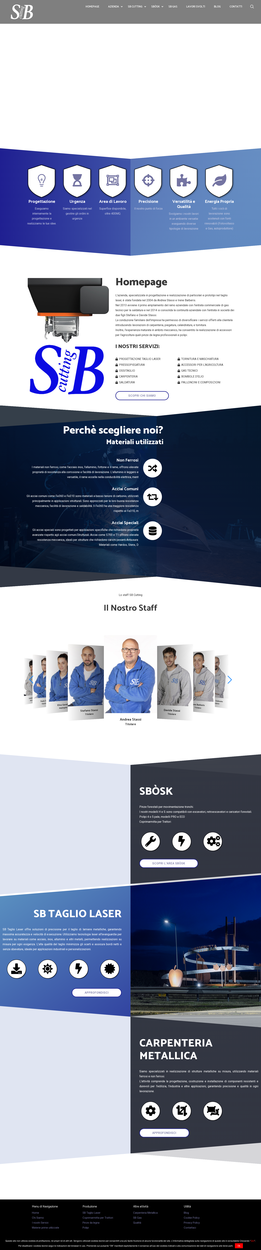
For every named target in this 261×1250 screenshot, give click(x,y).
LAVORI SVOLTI (195, 6)
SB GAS (172, 6)
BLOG (217, 6)
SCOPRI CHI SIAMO (142, 395)
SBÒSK (155, 6)
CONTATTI (236, 6)
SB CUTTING (135, 6)
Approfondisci (97, 992)
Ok (239, 1245)
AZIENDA (113, 6)
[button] (31, 680)
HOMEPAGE (92, 6)
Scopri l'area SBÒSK (168, 863)
